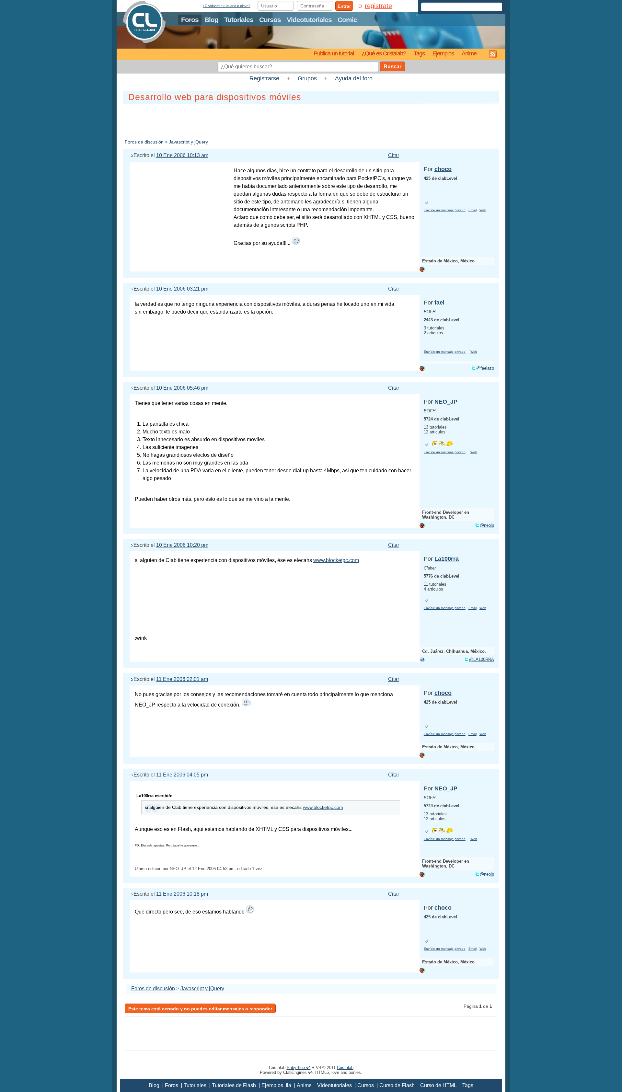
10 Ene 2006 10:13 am (182, 155)
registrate (378, 5)
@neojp (487, 525)
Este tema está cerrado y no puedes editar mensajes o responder (200, 1008)
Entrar (344, 6)
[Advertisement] (311, 120)
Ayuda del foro (354, 78)
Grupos (307, 78)
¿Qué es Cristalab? (384, 53)
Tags (419, 53)
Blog (211, 19)
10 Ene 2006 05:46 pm (182, 388)
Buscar (392, 66)
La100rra (446, 559)
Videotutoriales (309, 19)
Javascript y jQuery (188, 141)
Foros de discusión (144, 141)
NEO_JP (445, 401)
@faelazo (485, 368)
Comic (347, 19)
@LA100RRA (481, 659)
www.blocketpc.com (336, 560)
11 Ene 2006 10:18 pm (182, 894)
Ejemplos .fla (276, 1085)
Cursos (270, 19)
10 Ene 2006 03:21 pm (182, 289)
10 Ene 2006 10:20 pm (182, 545)
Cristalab (345, 1067)
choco (443, 169)
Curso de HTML (438, 1085)
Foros (190, 19)
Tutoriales (238, 19)
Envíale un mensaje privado (445, 210)
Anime (469, 53)
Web (482, 210)
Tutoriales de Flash (234, 1085)
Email (472, 210)
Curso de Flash (397, 1085)
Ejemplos (443, 53)
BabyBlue (299, 1067)
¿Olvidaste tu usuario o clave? (226, 6)
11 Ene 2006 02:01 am (182, 679)
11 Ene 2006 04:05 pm (182, 774)
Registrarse (264, 78)
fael (439, 302)
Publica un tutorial (334, 53)
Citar (393, 155)
